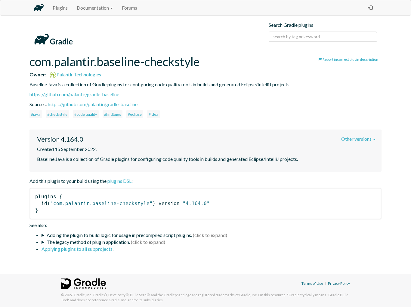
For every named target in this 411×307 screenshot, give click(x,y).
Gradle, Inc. (83, 295)
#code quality (85, 114)
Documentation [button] (93, 8)
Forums (129, 8)
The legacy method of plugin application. (88, 242)
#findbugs (112, 114)
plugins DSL (119, 181)
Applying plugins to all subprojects (77, 249)
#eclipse (135, 114)
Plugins (60, 8)
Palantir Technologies (78, 74)
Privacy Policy (339, 283)
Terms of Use (312, 283)
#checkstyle (57, 114)
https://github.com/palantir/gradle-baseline (74, 94)
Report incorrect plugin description (350, 59)
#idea (153, 114)
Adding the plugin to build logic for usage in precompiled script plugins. (119, 235)
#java (35, 114)
